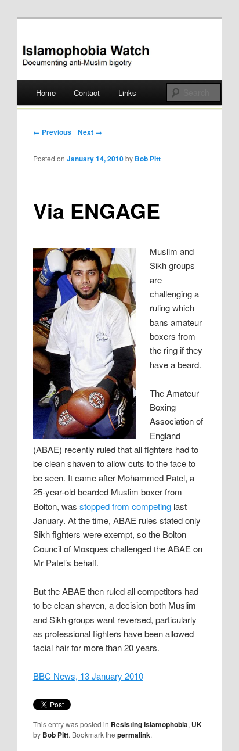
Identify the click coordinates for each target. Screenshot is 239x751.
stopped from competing (125, 506)
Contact (87, 92)
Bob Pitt (148, 158)
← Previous (52, 132)
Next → (90, 132)
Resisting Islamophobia (149, 724)
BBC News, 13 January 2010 (88, 676)
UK (196, 724)
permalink (133, 735)
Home (46, 92)
